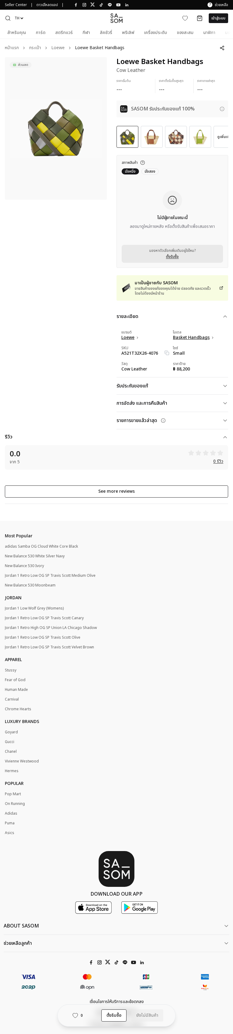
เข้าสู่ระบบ (218, 18)
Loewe (58, 48)
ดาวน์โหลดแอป (47, 4)
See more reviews (116, 491)
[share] (222, 48)
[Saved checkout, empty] (199, 18)
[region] (56, 128)
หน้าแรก (12, 48)
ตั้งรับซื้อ (172, 257)
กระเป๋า (35, 48)
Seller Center (16, 4)
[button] (8, 18)
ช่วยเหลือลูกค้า (18, 943)
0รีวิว (218, 461)
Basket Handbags (191, 338)
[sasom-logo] (116, 18)
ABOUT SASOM (21, 926)
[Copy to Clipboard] (166, 352)
